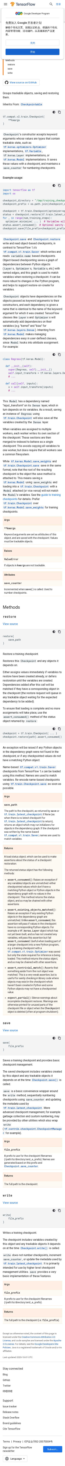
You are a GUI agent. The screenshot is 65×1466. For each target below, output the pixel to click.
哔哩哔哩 (7, 1391)
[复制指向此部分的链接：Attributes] (18, 575)
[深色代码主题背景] (54, 112)
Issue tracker (10, 1406)
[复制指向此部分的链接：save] (13, 1023)
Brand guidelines (12, 1423)
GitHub (6, 1380)
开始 (32, 51)
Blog (5, 1374)
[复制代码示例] (59, 112)
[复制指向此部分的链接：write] (15, 1196)
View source (10, 624)
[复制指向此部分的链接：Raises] (15, 551)
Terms (6, 1441)
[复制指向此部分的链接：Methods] (23, 608)
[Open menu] (5, 4)
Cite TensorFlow (11, 1428)
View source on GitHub (23, 82)
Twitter (7, 1385)
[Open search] (51, 4)
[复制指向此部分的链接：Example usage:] (26, 178)
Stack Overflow (11, 1417)
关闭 (32, 43)
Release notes (10, 1412)
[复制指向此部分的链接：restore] (19, 617)
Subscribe (53, 1449)
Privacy (17, 1441)
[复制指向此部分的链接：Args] (13, 520)
